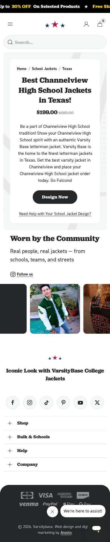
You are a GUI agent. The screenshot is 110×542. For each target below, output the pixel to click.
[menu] (10, 24)
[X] (97, 402)
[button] (55, 309)
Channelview (88, 68)
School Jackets (44, 68)
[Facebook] (12, 402)
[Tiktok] (46, 402)
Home (22, 68)
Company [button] (27, 464)
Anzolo (66, 532)
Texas (67, 68)
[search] (10, 42)
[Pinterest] (63, 402)
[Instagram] (29, 402)
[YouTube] (80, 402)
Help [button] (22, 450)
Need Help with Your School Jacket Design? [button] (55, 213)
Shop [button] (22, 423)
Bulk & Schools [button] (33, 437)
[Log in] (86, 24)
